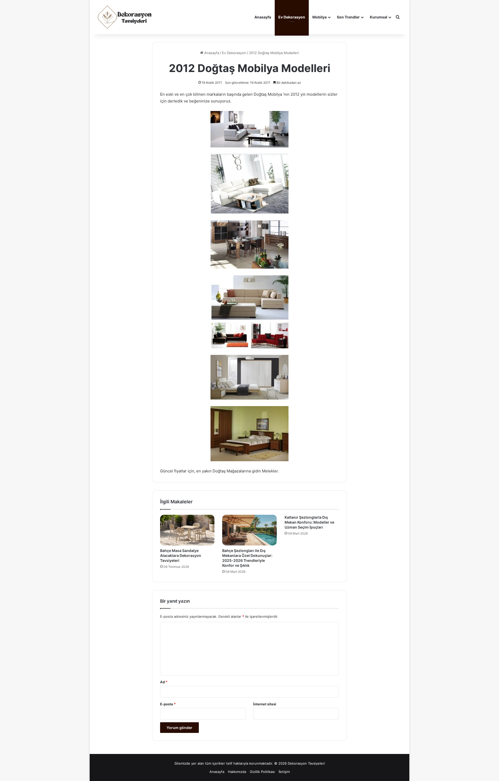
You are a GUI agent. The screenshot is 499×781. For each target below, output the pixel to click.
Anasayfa (262, 17)
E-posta (168, 704)
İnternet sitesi (264, 704)
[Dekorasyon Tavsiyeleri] (125, 17)
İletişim (284, 772)
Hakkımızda (237, 772)
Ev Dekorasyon (291, 17)
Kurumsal (378, 17)
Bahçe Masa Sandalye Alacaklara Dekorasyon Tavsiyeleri (180, 555)
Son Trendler (348, 17)
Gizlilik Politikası (262, 772)
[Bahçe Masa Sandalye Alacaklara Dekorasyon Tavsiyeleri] (187, 530)
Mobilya (319, 17)
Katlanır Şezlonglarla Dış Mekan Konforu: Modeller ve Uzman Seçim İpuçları (309, 522)
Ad (163, 682)
